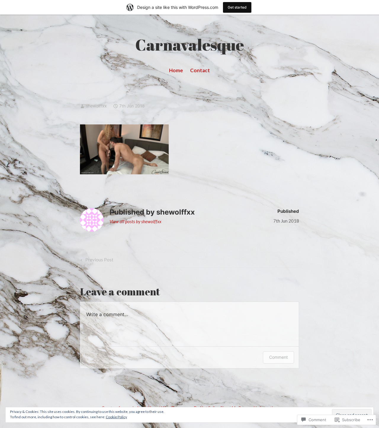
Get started (237, 7)
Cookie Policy (116, 417)
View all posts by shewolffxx (135, 221)
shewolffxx (96, 105)
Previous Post (96, 261)
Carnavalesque (189, 44)
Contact (200, 70)
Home (176, 70)
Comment (278, 357)
